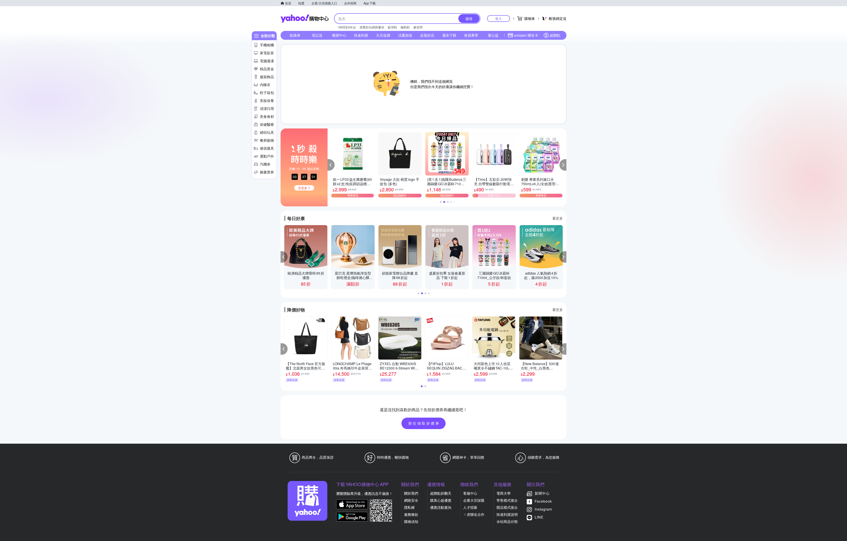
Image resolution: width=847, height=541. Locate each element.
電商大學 (504, 493)
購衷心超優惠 (440, 500)
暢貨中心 (339, 35)
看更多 (557, 218)
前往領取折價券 (424, 423)
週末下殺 (449, 35)
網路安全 (411, 500)
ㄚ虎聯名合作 (473, 514)
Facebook (543, 501)
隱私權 (409, 507)
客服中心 (470, 493)
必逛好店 (427, 35)
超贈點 (555, 35)
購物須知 (411, 521)
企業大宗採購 (473, 500)
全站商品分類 (507, 521)
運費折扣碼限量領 (372, 27)
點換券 (295, 35)
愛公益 (493, 35)
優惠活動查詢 (440, 507)
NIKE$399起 (347, 27)
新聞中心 (542, 493)
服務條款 (411, 514)
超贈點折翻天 (440, 493)
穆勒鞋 (405, 27)
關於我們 (411, 493)
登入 (498, 18)
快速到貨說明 (507, 514)
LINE (539, 517)
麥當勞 (418, 27)
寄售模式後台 (507, 500)
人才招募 (470, 507)
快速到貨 (361, 35)
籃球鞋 (392, 27)
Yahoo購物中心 (305, 18)
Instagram (543, 509)
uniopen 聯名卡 (526, 35)
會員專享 (471, 35)
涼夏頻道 (405, 35)
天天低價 (383, 35)
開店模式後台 (507, 507)
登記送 (317, 35)
